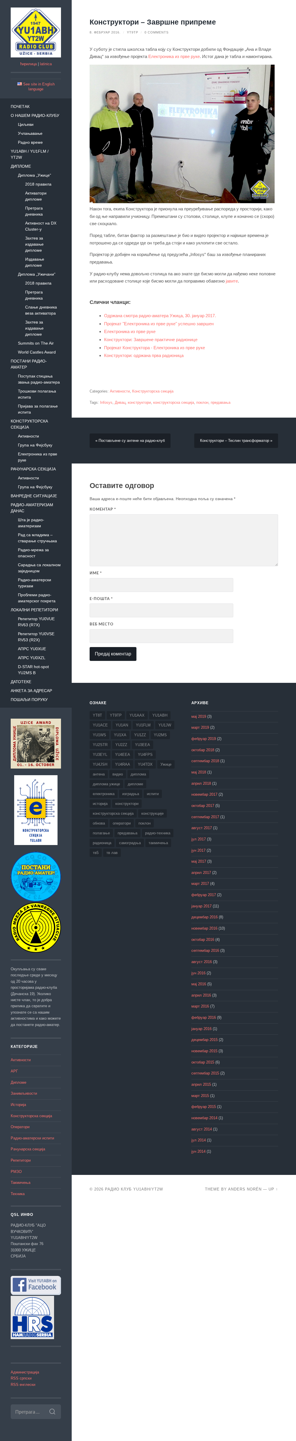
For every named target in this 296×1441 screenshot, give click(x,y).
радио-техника (157, 833)
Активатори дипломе (36, 196)
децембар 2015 (204, 1040)
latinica (46, 64)
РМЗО (16, 1172)
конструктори (139, 403)
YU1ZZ (140, 735)
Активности (28, 436)
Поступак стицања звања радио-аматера (39, 379)
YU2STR (100, 745)
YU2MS (160, 735)
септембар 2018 (205, 761)
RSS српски (21, 1378)
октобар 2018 (202, 750)
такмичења (158, 843)
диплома (138, 774)
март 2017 (200, 884)
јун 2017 (198, 850)
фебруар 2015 (203, 1107)
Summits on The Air (36, 343)
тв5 (96, 853)
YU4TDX (145, 764)
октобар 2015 (202, 1062)
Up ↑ (273, 1189)
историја (100, 803)
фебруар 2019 (203, 739)
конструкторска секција (173, 403)
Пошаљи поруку (29, 699)
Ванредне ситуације (34, 496)
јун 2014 (198, 1152)
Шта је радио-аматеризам (31, 522)
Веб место (102, 624)
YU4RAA (122, 764)
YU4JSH (100, 764)
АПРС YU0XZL (31, 657)
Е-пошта (101, 599)
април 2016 (201, 995)
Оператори (20, 1127)
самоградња (130, 843)
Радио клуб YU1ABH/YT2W (134, 1189)
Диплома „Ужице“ (34, 175)
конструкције (152, 813)
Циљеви (26, 124)
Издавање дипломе (34, 262)
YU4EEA (122, 754)
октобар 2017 (202, 806)
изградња (130, 794)
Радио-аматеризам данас (32, 507)
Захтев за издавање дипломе (34, 244)
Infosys (106, 403)
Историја (18, 1105)
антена (99, 774)
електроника (103, 794)
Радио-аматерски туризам (34, 582)
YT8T (97, 715)
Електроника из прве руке (37, 457)
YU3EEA (142, 745)
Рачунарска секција (33, 469)
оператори (122, 823)
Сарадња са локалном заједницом (39, 567)
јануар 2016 (201, 1029)
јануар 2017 (201, 906)
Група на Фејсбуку (35, 445)
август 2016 (201, 962)
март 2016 (200, 1006)
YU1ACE (100, 725)
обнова (99, 823)
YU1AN (122, 725)
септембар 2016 (205, 951)
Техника (18, 1194)
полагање (101, 833)
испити (153, 794)
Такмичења (20, 1183)
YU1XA (120, 735)
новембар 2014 (204, 1118)
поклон (202, 403)
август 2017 (201, 828)
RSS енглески (23, 1385)
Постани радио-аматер (29, 364)
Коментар (103, 509)
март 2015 (200, 1096)
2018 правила (38, 184)
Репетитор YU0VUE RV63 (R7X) (36, 621)
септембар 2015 (205, 1073)
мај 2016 (198, 984)
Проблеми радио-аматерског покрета (37, 598)
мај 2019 (198, 717)
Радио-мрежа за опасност (33, 552)
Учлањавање (30, 133)
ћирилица (28, 64)
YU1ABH (159, 715)
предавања (220, 403)
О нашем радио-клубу (35, 115)
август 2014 (201, 1129)
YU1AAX (137, 715)
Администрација (25, 1372)
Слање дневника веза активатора (41, 310)
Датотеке (21, 681)
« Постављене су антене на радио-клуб (130, 441)
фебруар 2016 (203, 1018)
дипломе (135, 784)
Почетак (20, 106)
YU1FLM (143, 725)
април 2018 (201, 784)
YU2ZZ (121, 745)
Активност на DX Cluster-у (40, 226)
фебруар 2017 (203, 895)
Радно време (30, 142)
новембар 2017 (204, 795)
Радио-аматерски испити (32, 1138)
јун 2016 (198, 973)
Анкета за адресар (31, 690)
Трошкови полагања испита (37, 394)
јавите (232, 281)
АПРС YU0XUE (32, 648)
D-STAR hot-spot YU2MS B (33, 669)
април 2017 (201, 873)
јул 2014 (198, 1140)
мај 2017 (198, 861)
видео (117, 774)
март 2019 (200, 728)
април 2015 (201, 1085)
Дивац (120, 403)
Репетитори (21, 1160)
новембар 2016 (204, 928)
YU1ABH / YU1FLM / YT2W (30, 154)
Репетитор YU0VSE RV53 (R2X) (36, 636)
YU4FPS (145, 754)
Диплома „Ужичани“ (37, 274)
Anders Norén (245, 1189)
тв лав (112, 853)
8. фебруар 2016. (105, 32)
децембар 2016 (204, 917)
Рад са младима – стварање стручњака (37, 537)
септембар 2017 (205, 817)
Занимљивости (24, 1094)
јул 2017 (198, 839)
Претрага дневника (34, 211)
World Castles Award (37, 352)
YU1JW (164, 725)
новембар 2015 (204, 1051)
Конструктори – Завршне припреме (153, 22)
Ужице (165, 764)
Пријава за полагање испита (38, 409)
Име (96, 573)
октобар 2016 (202, 940)
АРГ (14, 1071)
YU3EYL (100, 754)
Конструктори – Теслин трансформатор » (236, 441)
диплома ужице (106, 784)
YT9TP (132, 32)
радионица (102, 843)
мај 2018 (198, 772)
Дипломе (21, 166)
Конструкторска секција (29, 424)
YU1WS (99, 735)
